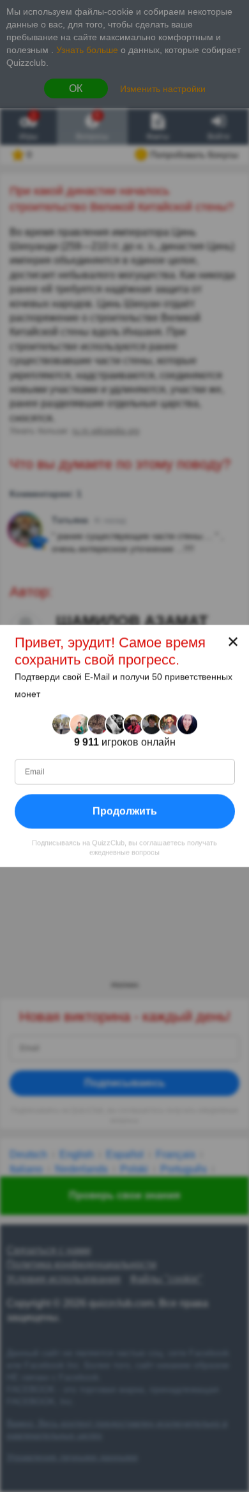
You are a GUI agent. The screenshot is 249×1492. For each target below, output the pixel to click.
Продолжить (125, 810)
